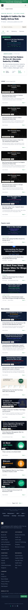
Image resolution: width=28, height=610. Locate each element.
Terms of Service (5, 581)
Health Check (18, 563)
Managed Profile (5, 549)
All (3, 31)
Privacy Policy (4, 583)
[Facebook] (12, 606)
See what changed (18, 2)
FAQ (16, 567)
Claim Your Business (6, 544)
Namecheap (6, 515)
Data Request (4, 586)
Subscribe (23, 596)
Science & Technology (20, 542)
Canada (3, 560)
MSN (18, 513)
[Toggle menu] (25, 5)
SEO (8, 31)
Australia (3, 563)
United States (4, 555)
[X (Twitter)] (15, 606)
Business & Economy (20, 534)
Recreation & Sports (20, 547)
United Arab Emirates (6, 565)
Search (24, 27)
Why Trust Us (18, 565)
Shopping (17, 544)
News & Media (4, 579)
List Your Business (5, 542)
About (2, 574)
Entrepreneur (10, 513)
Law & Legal (18, 539)
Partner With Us (4, 547)
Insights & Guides (19, 558)
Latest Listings (4, 539)
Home (2, 8)
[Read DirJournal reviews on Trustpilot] (10, 606)
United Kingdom (5, 558)
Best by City (4, 537)
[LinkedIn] (17, 606)
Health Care (18, 537)
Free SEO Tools (19, 560)
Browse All (3, 534)
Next (20, 503)
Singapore (3, 567)
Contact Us (3, 576)
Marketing (14, 31)
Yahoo (23, 513)
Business (22, 31)
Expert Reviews (19, 555)
